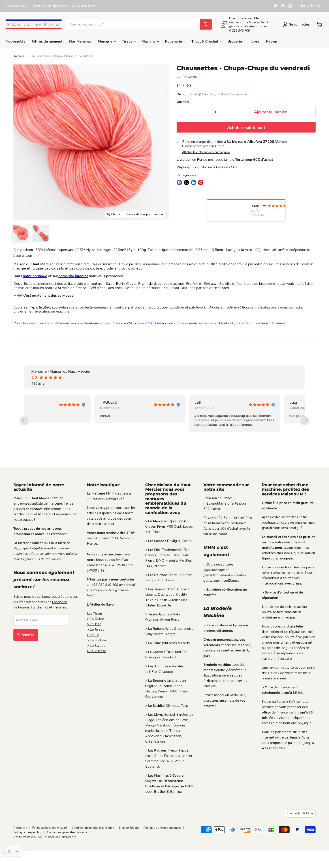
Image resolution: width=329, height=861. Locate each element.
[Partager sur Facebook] (179, 182)
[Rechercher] (206, 24)
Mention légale (129, 828)
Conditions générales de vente (67, 832)
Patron (271, 41)
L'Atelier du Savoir (84, 6)
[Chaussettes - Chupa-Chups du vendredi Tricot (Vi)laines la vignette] (22, 233)
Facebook (226, 323)
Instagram (243, 323)
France (310, 6)
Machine (149, 41)
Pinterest (278, 323)
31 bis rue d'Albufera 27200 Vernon (139, 323)
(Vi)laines (189, 76)
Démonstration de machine (50, 6)
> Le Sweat (96, 645)
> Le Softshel (97, 640)
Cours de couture (17, 6)
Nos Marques (80, 41)
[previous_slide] (24, 420)
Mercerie (105, 41)
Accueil (19, 56)
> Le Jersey (95, 629)
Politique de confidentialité (49, 828)
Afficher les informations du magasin (206, 152)
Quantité (183, 102)
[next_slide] (304, 420)
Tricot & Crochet (205, 41)
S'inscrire (25, 635)
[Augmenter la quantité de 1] (215, 112)
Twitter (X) (39, 607)
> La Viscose (96, 651)
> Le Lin (93, 635)
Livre (255, 41)
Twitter (259, 323)
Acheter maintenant (246, 127)
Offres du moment (47, 41)
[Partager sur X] (186, 182)
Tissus (127, 41)
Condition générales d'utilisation (93, 828)
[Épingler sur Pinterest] (200, 182)
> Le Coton (95, 619)
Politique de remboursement (162, 828)
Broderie (235, 41)
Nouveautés (15, 41)
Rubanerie (174, 41)
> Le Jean (94, 624)
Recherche (20, 828)
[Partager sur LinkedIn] (193, 182)
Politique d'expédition (27, 832)
